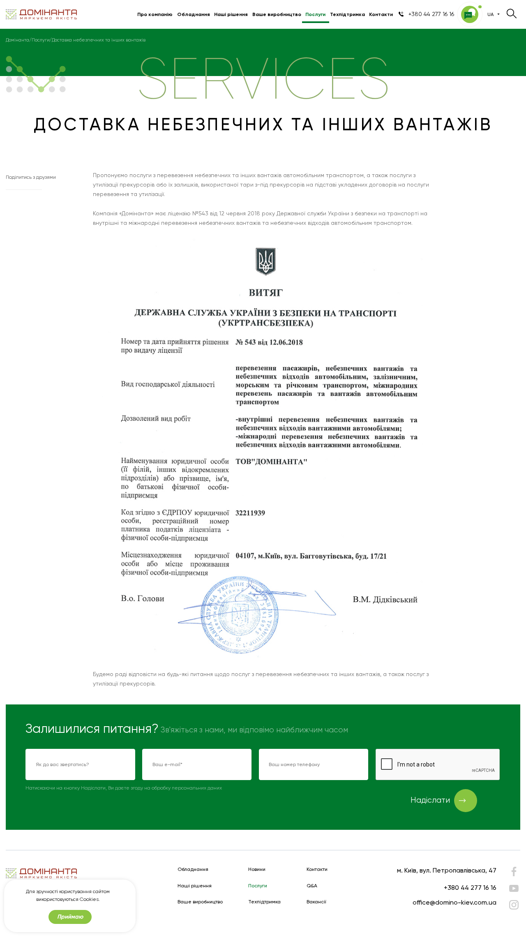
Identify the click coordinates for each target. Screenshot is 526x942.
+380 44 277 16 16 (470, 887)
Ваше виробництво (276, 14)
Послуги (315, 14)
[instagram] (513, 904)
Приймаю (70, 916)
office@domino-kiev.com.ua (454, 902)
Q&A (312, 886)
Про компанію (155, 14)
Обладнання (193, 14)
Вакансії (316, 902)
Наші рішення (231, 14)
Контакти (381, 14)
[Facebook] (513, 873)
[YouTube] (513, 888)
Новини (256, 869)
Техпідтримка (347, 14)
